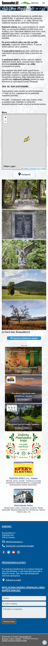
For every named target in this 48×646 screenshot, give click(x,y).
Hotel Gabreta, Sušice (23, 505)
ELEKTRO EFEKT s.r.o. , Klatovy (23, 478)
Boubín (18, 639)
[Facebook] (4, 552)
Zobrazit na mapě (13, 580)
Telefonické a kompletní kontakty (20, 546)
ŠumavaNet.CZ (25, 637)
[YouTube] (13, 552)
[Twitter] (8, 552)
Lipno (12, 639)
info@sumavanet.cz (14, 542)
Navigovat (25, 174)
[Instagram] (18, 552)
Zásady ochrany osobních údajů (14, 641)
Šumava (5, 639)
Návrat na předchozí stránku (25, 338)
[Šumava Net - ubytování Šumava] (16, 4)
